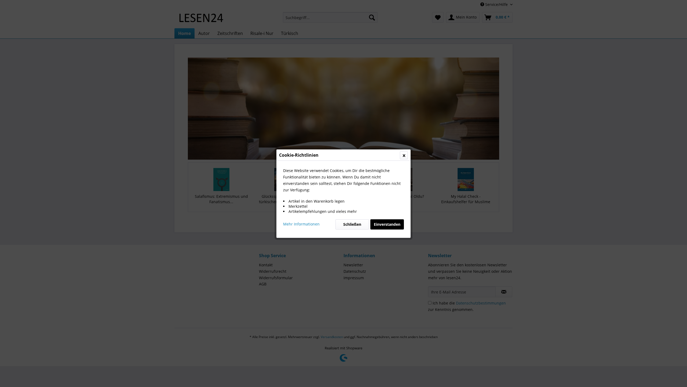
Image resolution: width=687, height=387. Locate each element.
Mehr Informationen (301, 224)
